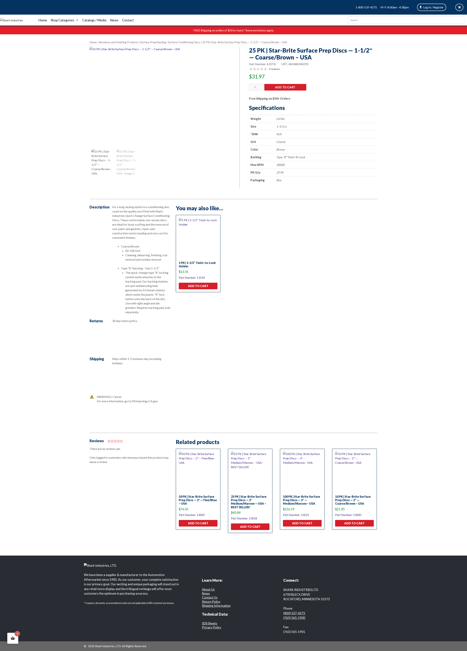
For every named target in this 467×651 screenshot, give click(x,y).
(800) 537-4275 (294, 613)
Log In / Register (433, 7)
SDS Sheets (209, 623)
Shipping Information (216, 606)
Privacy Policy (211, 627)
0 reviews (274, 68)
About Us (208, 589)
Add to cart (285, 87)
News (114, 20)
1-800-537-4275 (366, 7)
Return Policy (211, 602)
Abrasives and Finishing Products (118, 42)
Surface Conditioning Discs (184, 42)
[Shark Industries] (11, 20)
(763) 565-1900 (294, 618)
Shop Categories (62, 20)
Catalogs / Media (94, 20)
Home (42, 20)
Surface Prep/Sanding (153, 42)
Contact (128, 20)
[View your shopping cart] (459, 7)
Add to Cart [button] (198, 286)
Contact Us (209, 597)
